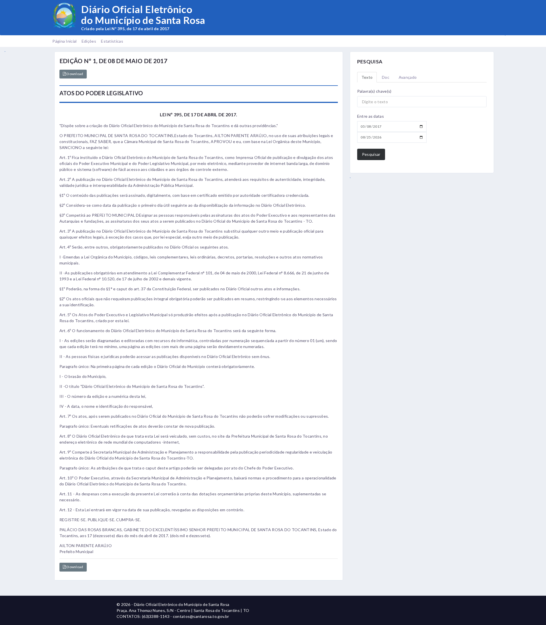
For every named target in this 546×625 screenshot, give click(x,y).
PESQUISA (369, 61)
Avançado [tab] (408, 77)
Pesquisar (371, 154)
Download (74, 74)
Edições (89, 41)
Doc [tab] (385, 77)
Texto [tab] (367, 77)
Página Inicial (64, 41)
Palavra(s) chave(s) (374, 91)
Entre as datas (370, 116)
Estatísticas (112, 41)
